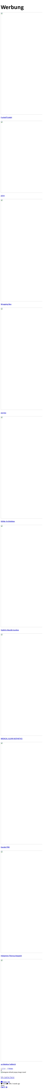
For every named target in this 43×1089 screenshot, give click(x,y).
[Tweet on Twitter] (3, 1087)
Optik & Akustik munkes (10, 630)
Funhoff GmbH (6, 117)
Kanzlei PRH (5, 847)
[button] (1, 1070)
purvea (3, 413)
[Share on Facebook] (1, 1087)
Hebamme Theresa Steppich (11, 956)
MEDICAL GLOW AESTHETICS (11, 739)
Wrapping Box (6, 304)
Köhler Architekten (8, 521)
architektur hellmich (8, 1064)
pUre (2, 196)
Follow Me (6, 1082)
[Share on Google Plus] (5, 1087)
